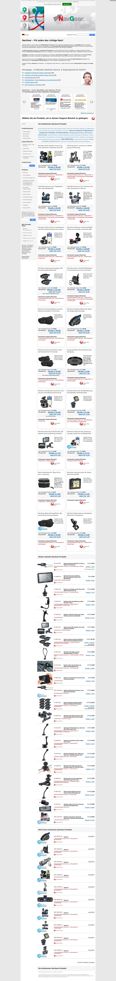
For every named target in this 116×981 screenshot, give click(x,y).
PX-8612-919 (57, 627)
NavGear (26, 90)
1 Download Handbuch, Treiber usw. (61, 592)
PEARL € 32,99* (83, 167)
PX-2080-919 (57, 765)
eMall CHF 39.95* (55, 251)
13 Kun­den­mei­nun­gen (51, 501)
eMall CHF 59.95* (84, 292)
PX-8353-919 (57, 791)
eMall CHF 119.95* (55, 373)
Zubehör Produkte (27, 138)
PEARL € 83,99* (54, 208)
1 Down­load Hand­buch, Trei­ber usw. (46, 298)
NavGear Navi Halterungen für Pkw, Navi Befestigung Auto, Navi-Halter (73, 716)
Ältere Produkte (26, 133)
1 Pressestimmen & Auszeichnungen (67, 782)
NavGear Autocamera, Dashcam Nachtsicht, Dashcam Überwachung (73, 817)
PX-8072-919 (57, 652)
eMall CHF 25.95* (84, 169)
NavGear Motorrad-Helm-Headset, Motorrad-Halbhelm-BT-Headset (73, 703)
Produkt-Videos (29, 82)
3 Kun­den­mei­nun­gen (50, 460)
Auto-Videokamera (27, 175)
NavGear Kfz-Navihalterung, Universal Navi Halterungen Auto (74, 728)
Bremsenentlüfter (27, 232)
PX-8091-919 (57, 589)
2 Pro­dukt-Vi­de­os (71, 300)
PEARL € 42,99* (54, 249)
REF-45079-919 (58, 912)
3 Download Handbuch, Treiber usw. (61, 566)
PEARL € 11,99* (83, 412)
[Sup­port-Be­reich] (52, 180)
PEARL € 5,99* (84, 371)
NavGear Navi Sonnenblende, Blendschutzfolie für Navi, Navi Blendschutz (72, 577)
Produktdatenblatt (90, 569)
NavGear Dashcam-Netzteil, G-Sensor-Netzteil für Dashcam (74, 564)
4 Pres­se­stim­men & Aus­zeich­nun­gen (84, 176)
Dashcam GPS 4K (26, 191)
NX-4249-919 (36, 95)
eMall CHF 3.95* (84, 496)
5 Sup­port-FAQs (87, 174)
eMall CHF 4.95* (55, 455)
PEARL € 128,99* (83, 249)
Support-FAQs (26, 148)
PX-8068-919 (57, 778)
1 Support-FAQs (57, 580)
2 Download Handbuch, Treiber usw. (61, 654)
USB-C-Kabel (27, 235)
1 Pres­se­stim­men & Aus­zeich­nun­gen (78, 421)
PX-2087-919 (57, 715)
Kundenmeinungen (30, 77)
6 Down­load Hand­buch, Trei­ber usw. (46, 215)
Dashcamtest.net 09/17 (66, 108)
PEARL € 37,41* (83, 453)
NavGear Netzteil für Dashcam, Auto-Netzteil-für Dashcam (74, 691)
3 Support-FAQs (57, 718)
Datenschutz (76, 1)
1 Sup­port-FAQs (58, 174)
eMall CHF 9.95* (84, 537)
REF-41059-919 (58, 690)
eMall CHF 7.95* (84, 373)
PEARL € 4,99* (90, 782)
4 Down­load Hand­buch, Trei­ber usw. (46, 174)
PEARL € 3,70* (90, 769)
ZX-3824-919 (57, 702)
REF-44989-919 (58, 925)
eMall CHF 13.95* (84, 414)
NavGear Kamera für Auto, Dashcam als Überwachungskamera (74, 805)
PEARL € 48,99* (54, 331)
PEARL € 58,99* (83, 290)
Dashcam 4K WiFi (26, 194)
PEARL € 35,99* (90, 807)
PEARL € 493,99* (89, 706)
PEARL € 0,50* (90, 630)
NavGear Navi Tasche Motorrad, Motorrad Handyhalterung (72, 665)
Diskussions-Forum (27, 153)
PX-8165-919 (57, 601)
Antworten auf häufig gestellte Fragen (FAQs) (39, 75)
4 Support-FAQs (73, 604)
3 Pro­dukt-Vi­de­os (51, 176)
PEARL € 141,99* (54, 290)
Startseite (69, 34)
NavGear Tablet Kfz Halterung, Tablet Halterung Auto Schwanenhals (74, 615)
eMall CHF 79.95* (55, 414)
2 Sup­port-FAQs (58, 215)
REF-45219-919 (58, 861)
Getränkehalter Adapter (28, 197)
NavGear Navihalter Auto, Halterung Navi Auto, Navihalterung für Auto (73, 754)
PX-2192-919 (57, 728)
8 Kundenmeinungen (65, 580)
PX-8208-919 (57, 614)
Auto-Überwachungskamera (29, 177)
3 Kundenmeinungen (74, 566)
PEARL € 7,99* (90, 655)
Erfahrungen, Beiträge (27, 151)
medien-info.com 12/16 (80, 108)
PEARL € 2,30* (90, 694)
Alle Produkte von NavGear (33, 85)
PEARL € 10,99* (90, 668)
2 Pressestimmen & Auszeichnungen (67, 643)
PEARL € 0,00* (84, 494)
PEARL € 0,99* (90, 605)
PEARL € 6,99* (84, 535)
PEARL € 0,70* (55, 453)
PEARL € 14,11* (90, 618)
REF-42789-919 (58, 887)
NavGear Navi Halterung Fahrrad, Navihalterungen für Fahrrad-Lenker (73, 766)
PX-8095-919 (57, 740)
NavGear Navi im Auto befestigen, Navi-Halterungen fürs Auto (73, 779)
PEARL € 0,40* (90, 744)
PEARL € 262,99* (89, 643)
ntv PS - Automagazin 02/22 (51, 109)
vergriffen (91, 836)
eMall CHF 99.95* (55, 169)
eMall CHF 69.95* (55, 333)
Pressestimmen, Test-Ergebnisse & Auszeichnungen (41, 80)
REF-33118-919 (58, 817)
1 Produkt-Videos (66, 605)
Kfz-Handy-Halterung (27, 199)
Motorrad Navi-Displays (29, 238)
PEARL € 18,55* (90, 757)
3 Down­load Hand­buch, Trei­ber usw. (75, 256)
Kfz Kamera (25, 172)
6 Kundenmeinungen (74, 592)
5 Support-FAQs (73, 756)
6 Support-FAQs (73, 794)
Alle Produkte (26, 136)
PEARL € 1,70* (90, 592)
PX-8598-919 (57, 576)
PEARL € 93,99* (54, 371)
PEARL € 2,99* (90, 567)
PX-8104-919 (57, 665)
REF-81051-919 (58, 937)
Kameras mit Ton (28, 240)
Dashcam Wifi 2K (26, 207)
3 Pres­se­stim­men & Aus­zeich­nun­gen (55, 217)
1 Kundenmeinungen (74, 642)
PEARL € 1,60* (90, 681)
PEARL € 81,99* (54, 412)
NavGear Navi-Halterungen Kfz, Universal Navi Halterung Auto (72, 792)
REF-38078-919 (58, 836)
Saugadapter (25, 205)
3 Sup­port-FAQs (87, 215)
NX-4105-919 (57, 563)
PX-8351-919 (57, 753)
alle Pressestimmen (88, 113)
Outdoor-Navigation (27, 202)
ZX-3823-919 (57, 639)
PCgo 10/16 (36, 108)
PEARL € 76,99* (83, 331)
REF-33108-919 (58, 874)
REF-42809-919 (58, 950)
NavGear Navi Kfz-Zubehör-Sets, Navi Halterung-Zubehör (74, 627)
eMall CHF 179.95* (55, 292)
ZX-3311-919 (57, 804)
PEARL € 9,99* (90, 731)
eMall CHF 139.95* (84, 251)
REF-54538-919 (58, 849)
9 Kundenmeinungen (65, 630)
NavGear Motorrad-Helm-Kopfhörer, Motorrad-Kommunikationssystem (73, 640)
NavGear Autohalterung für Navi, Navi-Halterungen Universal (74, 590)
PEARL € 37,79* (90, 820)
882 (23, 92)
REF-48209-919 (58, 899)
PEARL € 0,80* (55, 494)
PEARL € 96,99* (54, 167)
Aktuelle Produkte (26, 131)
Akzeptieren (67, 4)
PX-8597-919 (57, 677)
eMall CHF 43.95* (84, 455)
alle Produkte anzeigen (87, 962)
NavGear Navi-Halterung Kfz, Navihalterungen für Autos (72, 652)
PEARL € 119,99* (83, 208)
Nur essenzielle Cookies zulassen (52, 4)
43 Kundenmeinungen (66, 718)
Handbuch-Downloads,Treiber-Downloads (38, 73)
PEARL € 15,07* (90, 795)
